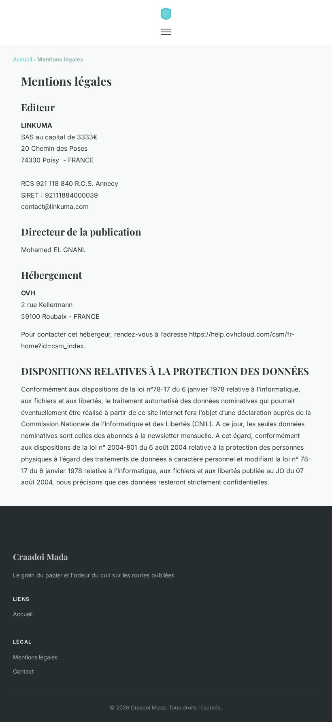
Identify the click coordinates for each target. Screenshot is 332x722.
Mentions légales (35, 657)
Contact (23, 671)
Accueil (22, 59)
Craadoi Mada (40, 556)
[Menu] (166, 31)
